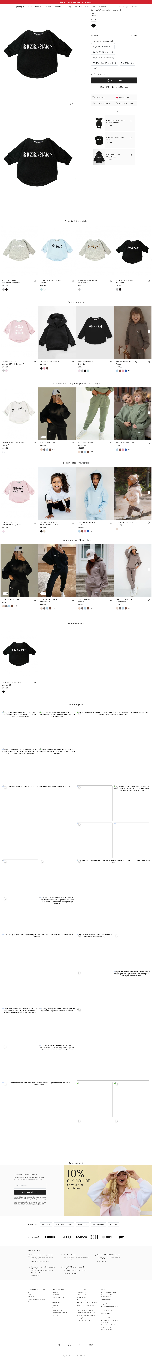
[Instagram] (80, 1345)
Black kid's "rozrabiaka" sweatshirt (11, 683)
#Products (46, 1224)
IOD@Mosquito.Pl (106, 1313)
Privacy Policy (40, 1202)
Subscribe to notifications (40, 1261)
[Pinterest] (69, 1345)
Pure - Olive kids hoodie (126, 443)
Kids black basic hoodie (50, 361)
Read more (35, 1275)
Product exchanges (59, 1297)
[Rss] (91, 1345)
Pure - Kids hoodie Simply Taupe (126, 362)
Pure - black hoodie (48, 443)
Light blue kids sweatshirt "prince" (50, 281)
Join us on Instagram (71, 1273)
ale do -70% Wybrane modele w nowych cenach (76, 2)
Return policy (81, 1300)
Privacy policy (81, 1292)
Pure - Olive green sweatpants (85, 444)
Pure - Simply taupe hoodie (86, 600)
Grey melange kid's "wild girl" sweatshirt (88, 281)
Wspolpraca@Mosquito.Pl (109, 1306)
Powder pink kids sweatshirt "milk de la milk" (13, 362)
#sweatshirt (82, 1224)
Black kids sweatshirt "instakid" (86, 362)
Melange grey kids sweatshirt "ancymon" (11, 281)
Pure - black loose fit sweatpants (48, 600)
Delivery (55, 1292)
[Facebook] (59, 1345)
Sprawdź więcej (76, 1163)
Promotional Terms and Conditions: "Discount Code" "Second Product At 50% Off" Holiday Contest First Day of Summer (86, 1315)
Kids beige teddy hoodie (126, 522)
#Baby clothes (98, 1224)
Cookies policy (82, 1295)
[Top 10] (57, 414)
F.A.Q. (54, 1300)
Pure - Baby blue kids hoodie (87, 523)
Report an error (58, 1310)
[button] (127, 6)
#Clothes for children (64, 1224)
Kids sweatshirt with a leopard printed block (49, 523)
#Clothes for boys (117, 1224)
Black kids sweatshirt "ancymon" (124, 281)
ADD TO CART (116, 80)
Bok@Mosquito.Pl (106, 1299)
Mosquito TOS (81, 1297)
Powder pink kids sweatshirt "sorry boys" (11, 523)
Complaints (56, 1302)
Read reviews (101, 1261)
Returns (55, 1315)
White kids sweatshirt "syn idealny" (13, 444)
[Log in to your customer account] (123, 6)
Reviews (55, 1305)
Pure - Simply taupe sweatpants (124, 600)
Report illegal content (60, 1313)
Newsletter (56, 1295)
